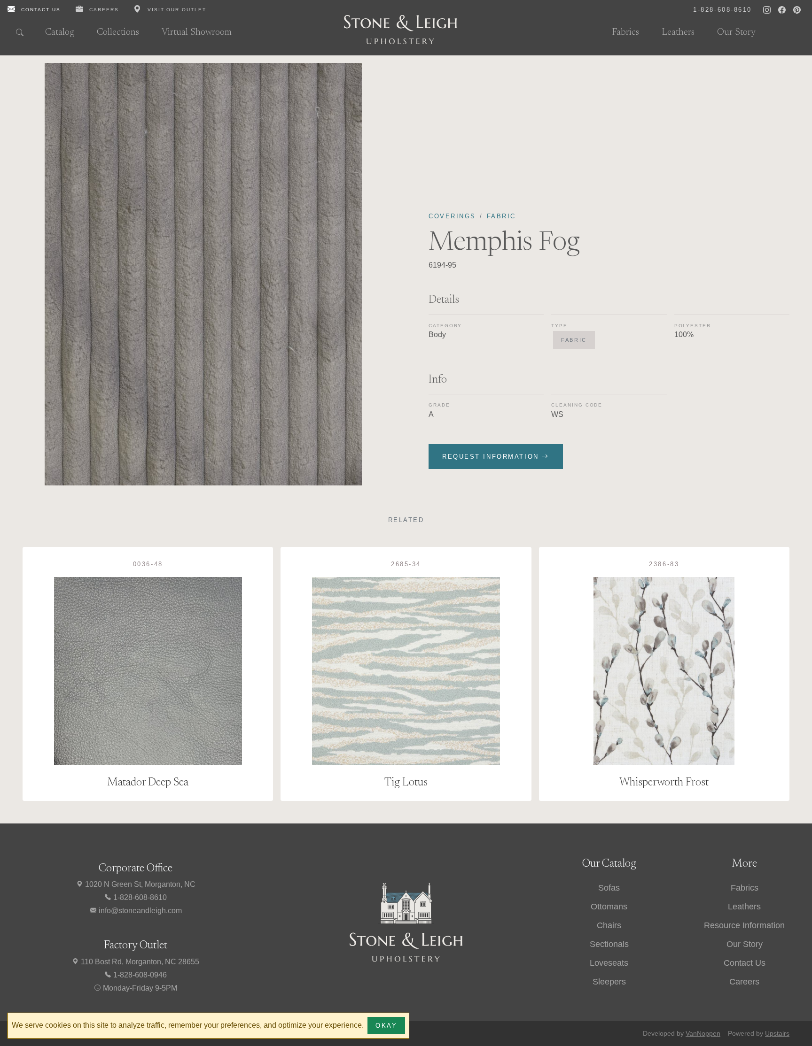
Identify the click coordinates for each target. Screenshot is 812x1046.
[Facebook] (781, 9)
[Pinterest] (796, 9)
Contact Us (744, 963)
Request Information (492, 456)
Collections (118, 32)
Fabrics (625, 32)
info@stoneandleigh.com (139, 911)
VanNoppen (703, 1033)
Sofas (609, 887)
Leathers (678, 32)
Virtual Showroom (197, 32)
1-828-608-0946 (139, 975)
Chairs (609, 925)
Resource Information (744, 925)
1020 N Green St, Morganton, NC (139, 884)
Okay (386, 1025)
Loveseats (609, 963)
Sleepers (609, 981)
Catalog (59, 32)
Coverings (452, 216)
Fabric (501, 216)
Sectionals (609, 944)
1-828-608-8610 (139, 897)
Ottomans (609, 906)
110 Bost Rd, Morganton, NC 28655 (139, 962)
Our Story (736, 32)
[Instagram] (766, 9)
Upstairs (777, 1033)
